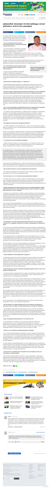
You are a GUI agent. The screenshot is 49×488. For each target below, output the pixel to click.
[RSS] (24, 14)
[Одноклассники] (29, 14)
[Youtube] (31, 14)
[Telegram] (34, 14)
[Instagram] (33, 14)
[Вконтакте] (26, 14)
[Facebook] (27, 14)
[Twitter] (30, 14)
